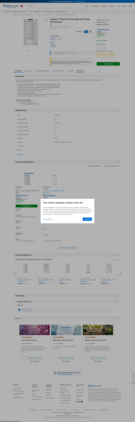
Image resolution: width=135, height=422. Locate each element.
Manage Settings (47, 219)
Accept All (87, 219)
